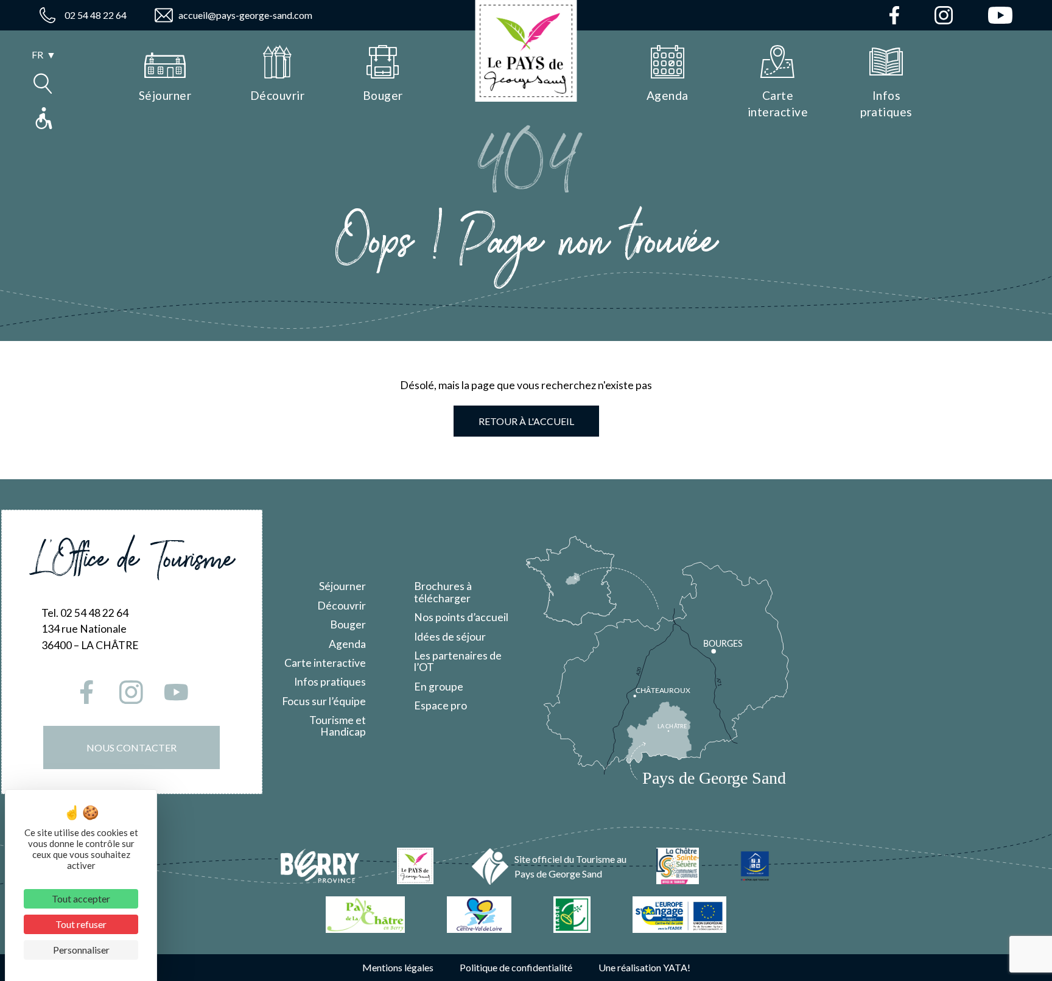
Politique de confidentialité (516, 967)
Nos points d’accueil (461, 617)
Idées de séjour (450, 636)
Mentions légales (397, 967)
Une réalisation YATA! (644, 967)
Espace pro (440, 705)
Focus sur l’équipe (324, 701)
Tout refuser (81, 924)
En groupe (438, 686)
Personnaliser (81, 949)
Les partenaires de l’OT (458, 661)
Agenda (347, 644)
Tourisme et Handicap (337, 726)
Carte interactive (325, 662)
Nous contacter (131, 747)
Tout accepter (81, 898)
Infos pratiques (330, 681)
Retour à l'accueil (526, 421)
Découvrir (341, 605)
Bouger (348, 624)
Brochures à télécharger (443, 592)
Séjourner (342, 586)
